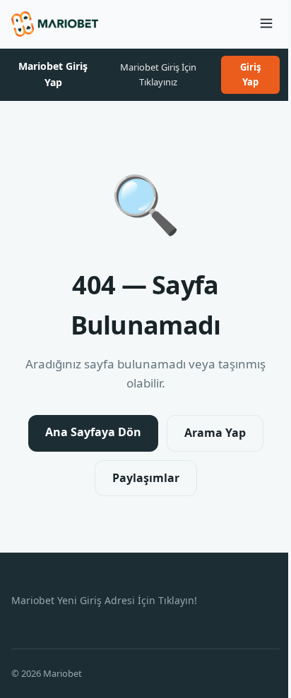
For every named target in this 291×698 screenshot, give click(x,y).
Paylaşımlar (145, 478)
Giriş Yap (250, 74)
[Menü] (266, 24)
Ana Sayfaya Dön (93, 432)
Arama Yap (215, 432)
